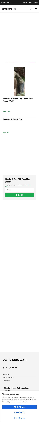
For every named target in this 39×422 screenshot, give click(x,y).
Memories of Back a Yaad (12, 119)
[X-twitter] (6, 367)
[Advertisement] (19, 37)
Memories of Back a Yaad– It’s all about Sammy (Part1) (18, 99)
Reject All (19, 417)
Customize (19, 412)
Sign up (19, 194)
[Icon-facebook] (3, 367)
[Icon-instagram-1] (10, 367)
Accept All (19, 406)
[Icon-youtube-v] (16, 367)
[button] (30, 8)
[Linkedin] (13, 367)
